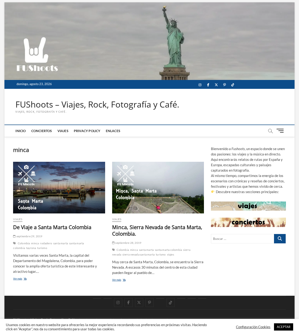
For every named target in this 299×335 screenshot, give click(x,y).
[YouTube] (107, 298)
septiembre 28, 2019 (128, 243)
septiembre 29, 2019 (29, 236)
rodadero (46, 243)
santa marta (60, 243)
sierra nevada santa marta (138, 254)
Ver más (23, 279)
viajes (170, 254)
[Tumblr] (160, 298)
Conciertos (41, 131)
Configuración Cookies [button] (253, 327)
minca (35, 243)
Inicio (20, 131)
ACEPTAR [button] (283, 327)
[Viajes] (181, 298)
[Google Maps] (97, 298)
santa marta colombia (168, 250)
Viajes (62, 131)
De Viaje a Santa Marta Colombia (52, 227)
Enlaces (113, 131)
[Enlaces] (202, 298)
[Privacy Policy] (192, 298)
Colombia (24, 243)
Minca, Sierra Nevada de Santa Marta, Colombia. (157, 230)
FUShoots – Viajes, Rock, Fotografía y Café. (97, 104)
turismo (42, 248)
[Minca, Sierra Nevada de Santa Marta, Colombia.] (158, 188)
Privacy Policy (87, 131)
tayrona (31, 248)
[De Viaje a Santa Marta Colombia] (59, 188)
